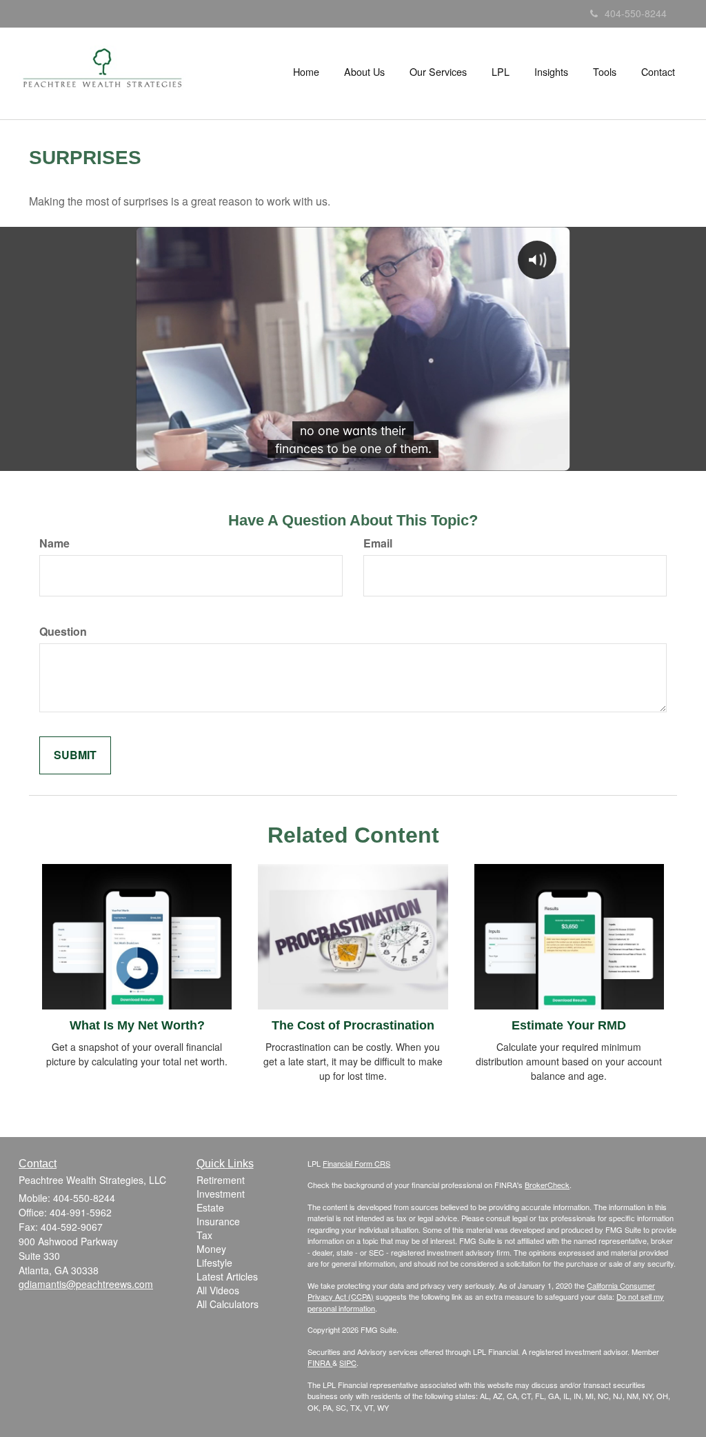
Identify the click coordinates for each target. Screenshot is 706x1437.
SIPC (347, 1362)
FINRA (319, 1362)
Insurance (218, 1221)
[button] (364, 72)
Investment (220, 1193)
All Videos (217, 1290)
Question (63, 631)
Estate (210, 1207)
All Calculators (227, 1304)
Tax (204, 1235)
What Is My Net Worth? (137, 1025)
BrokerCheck (547, 1184)
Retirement (220, 1180)
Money (211, 1249)
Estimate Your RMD (569, 1025)
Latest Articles (227, 1276)
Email (377, 543)
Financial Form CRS (356, 1163)
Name (54, 543)
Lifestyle (214, 1262)
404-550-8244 (636, 13)
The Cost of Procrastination (353, 1025)
